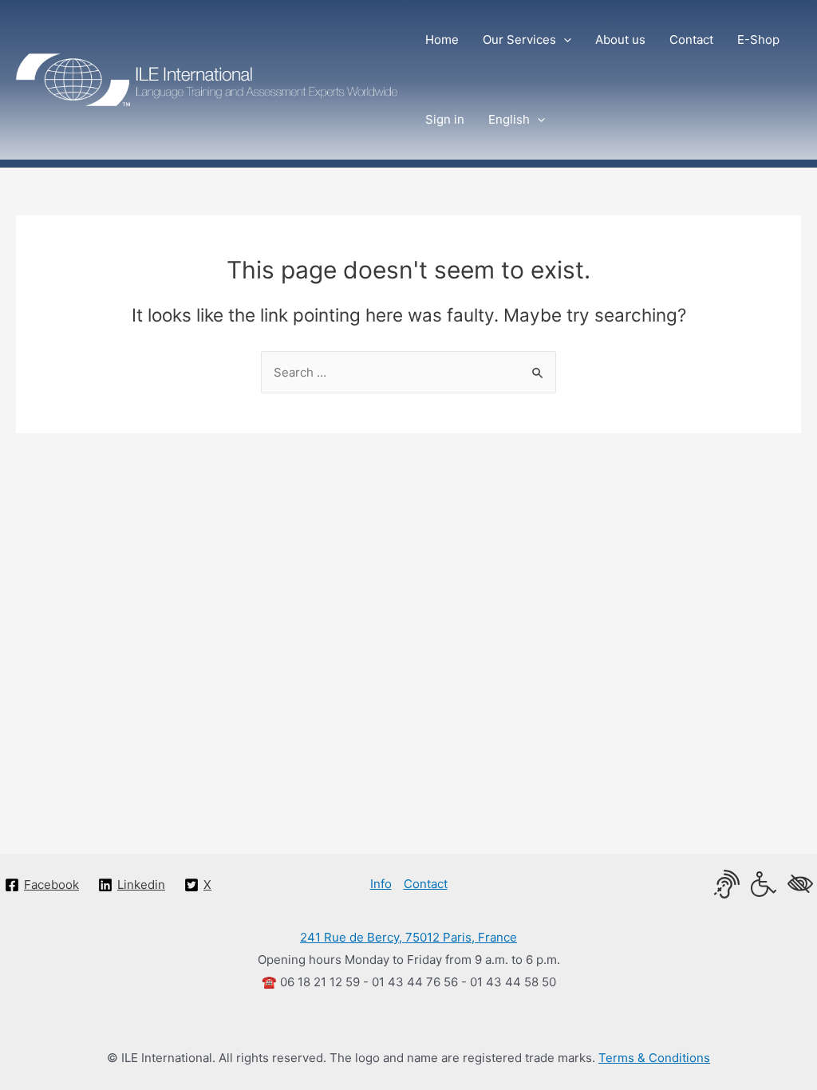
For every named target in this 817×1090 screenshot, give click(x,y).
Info (381, 883)
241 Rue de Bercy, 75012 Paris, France (408, 937)
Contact (426, 883)
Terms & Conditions (654, 1057)
